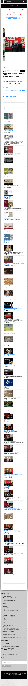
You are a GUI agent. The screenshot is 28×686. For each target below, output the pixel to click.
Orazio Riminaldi (7, 279)
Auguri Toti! (6, 123)
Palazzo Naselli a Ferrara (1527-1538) (12, 501)
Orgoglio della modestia (9, 379)
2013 (5, 584)
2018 (5, 105)
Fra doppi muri (7, 546)
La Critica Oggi (7, 390)
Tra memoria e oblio (8, 168)
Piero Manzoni (7, 423)
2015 (5, 112)
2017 (5, 107)
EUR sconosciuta (7, 222)
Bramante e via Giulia (8, 244)
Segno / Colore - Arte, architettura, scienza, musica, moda (13, 479)
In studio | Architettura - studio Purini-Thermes (13, 145)
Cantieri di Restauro (8, 347)
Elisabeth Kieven (7, 255)
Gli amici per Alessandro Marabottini (11, 523)
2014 (5, 115)
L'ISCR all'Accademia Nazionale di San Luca (13, 300)
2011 (5, 588)
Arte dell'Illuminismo (8, 368)
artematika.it (16, 681)
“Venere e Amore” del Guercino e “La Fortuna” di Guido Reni (14, 267)
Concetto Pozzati (7, 490)
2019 (5, 103)
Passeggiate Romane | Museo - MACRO (12, 323)
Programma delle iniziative (10, 100)
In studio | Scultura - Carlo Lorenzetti (11, 467)
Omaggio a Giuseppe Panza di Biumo (12, 157)
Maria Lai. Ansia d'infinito (9, 434)
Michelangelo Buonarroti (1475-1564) (11, 189)
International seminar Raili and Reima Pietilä (13, 312)
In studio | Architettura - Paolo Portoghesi (12, 412)
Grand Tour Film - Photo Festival (11, 456)
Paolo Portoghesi (7, 211)
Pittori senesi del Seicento (9, 358)
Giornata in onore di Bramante (10, 445)
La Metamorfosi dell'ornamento (10, 178)
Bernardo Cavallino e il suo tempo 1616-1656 (13, 557)
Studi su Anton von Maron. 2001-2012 (12, 401)
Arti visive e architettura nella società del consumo (12, 335)
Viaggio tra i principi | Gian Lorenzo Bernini (13, 578)
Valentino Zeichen (7, 200)
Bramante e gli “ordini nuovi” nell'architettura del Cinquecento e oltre (14, 289)
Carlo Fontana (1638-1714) (9, 233)
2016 (5, 110)
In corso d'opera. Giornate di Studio (11, 512)
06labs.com (20, 681)
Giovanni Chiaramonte (8, 134)
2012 (5, 586)
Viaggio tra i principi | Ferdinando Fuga (12, 534)
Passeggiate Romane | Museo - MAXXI (12, 568)
